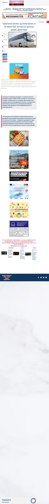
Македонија (16, 8)
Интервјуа (25, 10)
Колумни (30, 10)
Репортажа (19, 10)
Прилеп (22, 247)
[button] (4, 54)
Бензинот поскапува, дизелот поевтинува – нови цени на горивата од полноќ (10, 253)
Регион (9, 8)
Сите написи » (5, 502)
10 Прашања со (39, 8)
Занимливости (32, 9)
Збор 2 (44, 9)
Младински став (17, 9)
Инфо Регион (22, 8)
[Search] (48, 22)
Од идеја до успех (30, 8)
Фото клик (25, 9)
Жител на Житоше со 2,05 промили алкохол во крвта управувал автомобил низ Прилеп (22, 254)
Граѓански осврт (7, 9)
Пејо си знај (39, 9)
